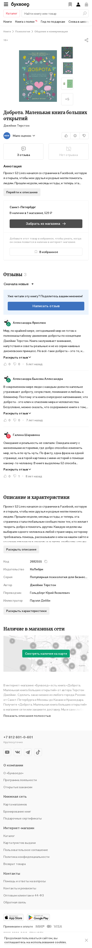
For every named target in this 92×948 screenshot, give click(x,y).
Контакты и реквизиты (19, 888)
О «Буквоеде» (13, 773)
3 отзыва (23, 155)
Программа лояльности (20, 780)
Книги (7, 21)
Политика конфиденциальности (26, 856)
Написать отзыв (46, 306)
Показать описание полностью (27, 715)
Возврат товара (14, 864)
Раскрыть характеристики (26, 611)
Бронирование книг (17, 811)
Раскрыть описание (21, 549)
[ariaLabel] (86, 940)
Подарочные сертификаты (22, 818)
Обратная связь (14, 902)
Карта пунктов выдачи (19, 842)
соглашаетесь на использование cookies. (35, 942)
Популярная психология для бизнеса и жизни (59, 577)
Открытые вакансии (17, 787)
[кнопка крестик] (46, 561)
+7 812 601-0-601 (18, 737)
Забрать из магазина (43, 223)
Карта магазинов (15, 804)
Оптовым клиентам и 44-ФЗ (23, 895)
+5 (67, 99)
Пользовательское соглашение (25, 850)
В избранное (48, 252)
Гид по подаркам (53, 21)
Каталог (11, 13)
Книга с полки (26, 21)
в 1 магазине (34, 213)
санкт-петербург (23, 207)
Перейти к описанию (22, 192)
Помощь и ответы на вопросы (24, 881)
